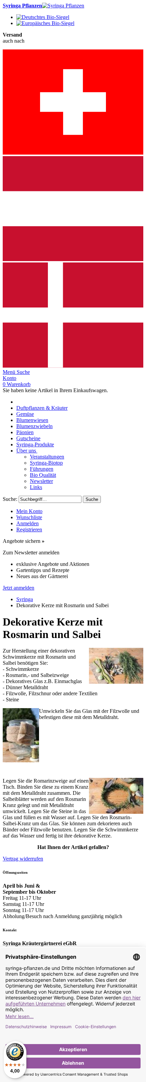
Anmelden (27, 523)
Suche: (10, 499)
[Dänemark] (73, 366)
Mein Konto (29, 511)
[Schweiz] (73, 153)
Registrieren (29, 529)
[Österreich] (73, 259)
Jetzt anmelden (18, 588)
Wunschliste (29, 517)
